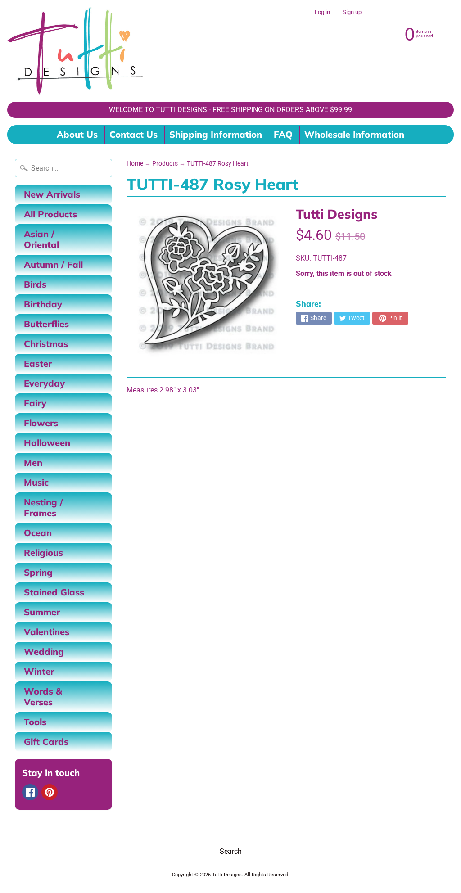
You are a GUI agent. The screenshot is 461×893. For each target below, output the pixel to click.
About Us (77, 134)
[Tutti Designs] (75, 51)
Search (231, 851)
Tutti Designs (337, 214)
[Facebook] (30, 792)
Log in (322, 12)
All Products (50, 214)
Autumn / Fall (53, 264)
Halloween (47, 442)
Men (33, 462)
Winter (39, 671)
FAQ (283, 134)
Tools (35, 721)
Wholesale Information (354, 134)
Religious (43, 552)
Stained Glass (54, 592)
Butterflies (46, 323)
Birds (35, 284)
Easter (38, 363)
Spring (38, 572)
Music (36, 482)
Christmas (46, 343)
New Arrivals (52, 194)
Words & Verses (43, 697)
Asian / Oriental (41, 239)
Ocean (38, 532)
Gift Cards (46, 741)
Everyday (44, 383)
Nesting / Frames (43, 507)
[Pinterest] (49, 792)
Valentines (46, 631)
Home (135, 163)
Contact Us (133, 134)
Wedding (44, 651)
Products (165, 163)
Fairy (35, 403)
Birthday (43, 304)
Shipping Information (215, 134)
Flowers (41, 422)
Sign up (352, 12)
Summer (42, 612)
